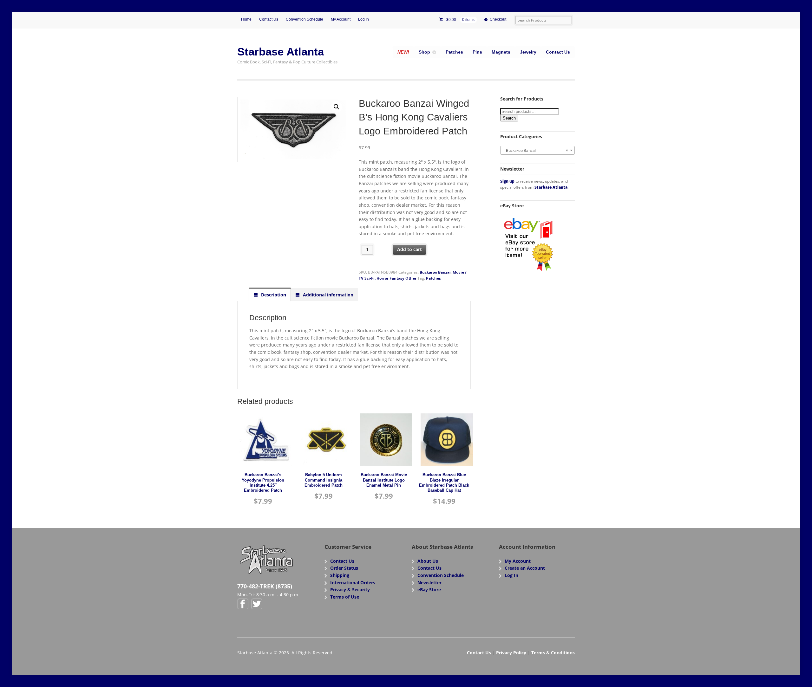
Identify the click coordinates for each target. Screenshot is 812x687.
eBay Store (429, 590)
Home (246, 19)
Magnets (501, 52)
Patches (454, 52)
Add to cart (409, 249)
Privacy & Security (350, 590)
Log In (363, 19)
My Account (340, 19)
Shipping (339, 575)
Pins (477, 52)
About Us (427, 561)
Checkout (498, 19)
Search (509, 118)
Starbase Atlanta (280, 51)
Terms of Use (344, 597)
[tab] (270, 294)
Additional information (327, 295)
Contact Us (268, 19)
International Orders (352, 583)
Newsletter (429, 583)
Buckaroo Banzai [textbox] (535, 150)
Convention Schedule (304, 19)
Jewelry (528, 52)
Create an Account (525, 568)
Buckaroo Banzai (435, 272)
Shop (424, 52)
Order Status (344, 568)
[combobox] (537, 150)
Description (273, 295)
